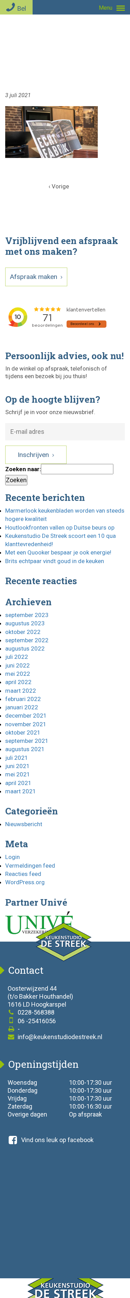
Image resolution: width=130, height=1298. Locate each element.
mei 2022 (17, 673)
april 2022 (18, 682)
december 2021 (26, 715)
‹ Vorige (59, 186)
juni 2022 (17, 665)
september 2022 (27, 640)
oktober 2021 (23, 732)
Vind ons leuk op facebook (57, 1139)
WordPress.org (25, 882)
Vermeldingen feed (30, 865)
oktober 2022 (23, 631)
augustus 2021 (25, 749)
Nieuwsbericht (23, 824)
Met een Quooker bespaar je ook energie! (58, 552)
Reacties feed (23, 873)
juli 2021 (16, 757)
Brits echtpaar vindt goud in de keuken (54, 561)
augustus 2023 (25, 623)
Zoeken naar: (23, 469)
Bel (21, 8)
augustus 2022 (25, 648)
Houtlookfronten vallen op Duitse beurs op (59, 527)
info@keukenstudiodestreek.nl (59, 1036)
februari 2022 (23, 698)
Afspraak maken (34, 277)
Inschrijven (34, 455)
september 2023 (27, 614)
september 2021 (27, 740)
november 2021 (25, 724)
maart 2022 (20, 690)
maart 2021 (20, 791)
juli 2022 (16, 656)
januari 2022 (21, 707)
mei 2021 (17, 774)
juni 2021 (17, 766)
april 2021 (18, 782)
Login (12, 856)
